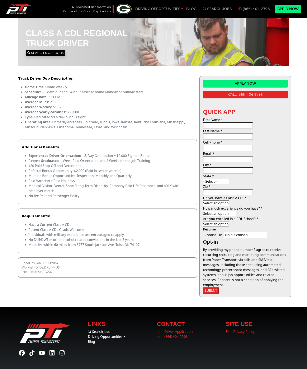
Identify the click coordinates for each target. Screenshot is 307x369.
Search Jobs (100, 331)
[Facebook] (22, 353)
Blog (191, 9)
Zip (207, 186)
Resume (209, 229)
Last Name (212, 131)
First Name (213, 119)
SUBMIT (211, 290)
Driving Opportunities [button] (157, 9)
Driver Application (178, 331)
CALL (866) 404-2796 (245, 95)
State (208, 176)
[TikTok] (32, 353)
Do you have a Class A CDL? (224, 198)
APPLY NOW (288, 9)
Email (208, 153)
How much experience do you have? (233, 208)
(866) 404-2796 (256, 9)
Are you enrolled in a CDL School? (230, 218)
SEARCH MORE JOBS (47, 53)
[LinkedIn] (52, 353)
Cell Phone (212, 142)
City (207, 165)
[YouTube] (42, 353)
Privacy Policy (243, 331)
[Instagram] (62, 353)
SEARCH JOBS (219, 9)
